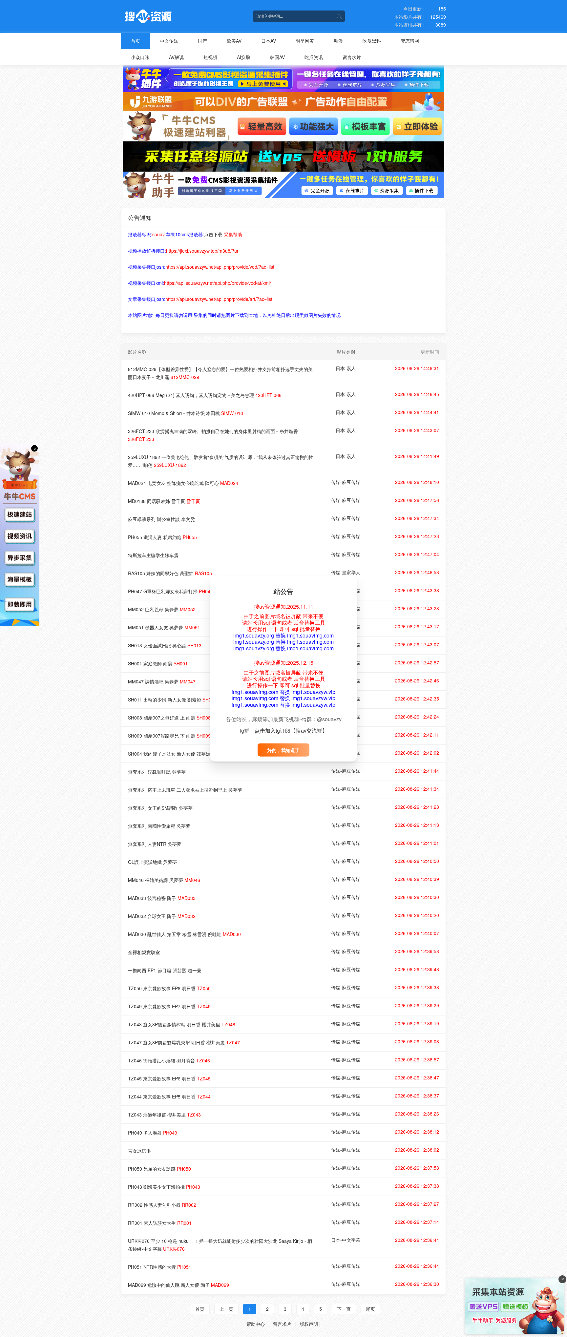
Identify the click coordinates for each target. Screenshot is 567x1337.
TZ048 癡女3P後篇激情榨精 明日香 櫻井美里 (181, 1024)
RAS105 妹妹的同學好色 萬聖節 (170, 573)
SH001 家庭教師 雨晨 (158, 663)
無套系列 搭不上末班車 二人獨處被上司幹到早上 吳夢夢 (185, 789)
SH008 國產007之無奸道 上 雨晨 (169, 717)
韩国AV (277, 57)
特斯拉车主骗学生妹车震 (153, 555)
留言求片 (352, 57)
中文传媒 (169, 40)
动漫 (338, 40)
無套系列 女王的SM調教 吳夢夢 (160, 807)
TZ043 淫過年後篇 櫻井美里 (164, 1114)
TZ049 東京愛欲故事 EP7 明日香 (169, 1006)
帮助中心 (255, 1324)
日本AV (268, 40)
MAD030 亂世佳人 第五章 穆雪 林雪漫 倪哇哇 (184, 934)
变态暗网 (410, 40)
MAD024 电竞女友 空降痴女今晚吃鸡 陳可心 (183, 483)
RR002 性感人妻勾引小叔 (162, 1204)
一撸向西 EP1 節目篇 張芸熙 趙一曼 (164, 970)
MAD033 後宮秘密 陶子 (162, 898)
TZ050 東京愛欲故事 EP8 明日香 (169, 988)
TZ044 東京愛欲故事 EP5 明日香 (169, 1096)
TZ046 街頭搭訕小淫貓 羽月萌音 (169, 1060)
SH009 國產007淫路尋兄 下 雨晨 (169, 735)
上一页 (226, 1309)
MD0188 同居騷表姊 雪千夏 (164, 501)
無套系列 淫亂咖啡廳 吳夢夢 (157, 771)
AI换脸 (243, 57)
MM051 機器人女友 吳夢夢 (164, 627)
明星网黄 (305, 40)
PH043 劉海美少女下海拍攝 (164, 1186)
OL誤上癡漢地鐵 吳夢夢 (152, 862)
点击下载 (213, 234)
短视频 (210, 57)
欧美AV (234, 40)
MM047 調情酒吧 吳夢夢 (162, 681)
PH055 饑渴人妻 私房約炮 (162, 537)
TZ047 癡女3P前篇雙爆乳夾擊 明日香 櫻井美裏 (184, 1042)
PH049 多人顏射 (152, 1132)
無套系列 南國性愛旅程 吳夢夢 (159, 826)
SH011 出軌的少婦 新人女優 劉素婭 (172, 699)
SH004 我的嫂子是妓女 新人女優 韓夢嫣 (177, 753)
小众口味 (140, 57)
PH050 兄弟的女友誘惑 (159, 1168)
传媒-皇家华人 (345, 572)
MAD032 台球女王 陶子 (162, 916)
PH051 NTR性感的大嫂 (159, 1267)
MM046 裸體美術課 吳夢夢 (164, 880)
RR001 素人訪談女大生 (160, 1223)
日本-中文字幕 (345, 1240)
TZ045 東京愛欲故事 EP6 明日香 (169, 1078)
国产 (202, 40)
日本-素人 (346, 368)
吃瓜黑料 (372, 40)
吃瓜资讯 (313, 57)
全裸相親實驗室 (144, 952)
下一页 (344, 1309)
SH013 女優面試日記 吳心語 (164, 645)
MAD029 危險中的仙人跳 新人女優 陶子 (178, 1285)
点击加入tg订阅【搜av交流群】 (291, 730)
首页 (135, 40)
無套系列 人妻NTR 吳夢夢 (154, 844)
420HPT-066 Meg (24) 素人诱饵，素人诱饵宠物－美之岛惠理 (205, 395)
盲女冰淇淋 (139, 1150)
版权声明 (309, 1324)
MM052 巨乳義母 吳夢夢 (162, 609)
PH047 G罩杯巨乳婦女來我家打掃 (170, 591)
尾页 (370, 1309)
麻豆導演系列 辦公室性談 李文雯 (161, 519)
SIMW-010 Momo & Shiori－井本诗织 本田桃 (185, 413)
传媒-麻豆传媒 (345, 482)
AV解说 (176, 57)
